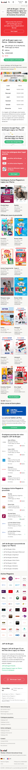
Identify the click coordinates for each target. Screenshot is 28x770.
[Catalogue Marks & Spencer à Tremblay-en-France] (4, 616)
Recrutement (4, 745)
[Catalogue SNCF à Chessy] (24, 585)
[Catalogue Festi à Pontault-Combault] (11, 629)
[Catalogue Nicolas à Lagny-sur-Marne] (17, 616)
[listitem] (7, 198)
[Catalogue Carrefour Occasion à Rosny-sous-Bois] (17, 604)
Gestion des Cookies (19, 764)
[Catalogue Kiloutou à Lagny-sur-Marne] (4, 623)
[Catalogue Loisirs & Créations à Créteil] (4, 610)
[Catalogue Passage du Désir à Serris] (11, 578)
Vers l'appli (14, 31)
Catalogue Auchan (5, 730)
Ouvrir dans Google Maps (14, 142)
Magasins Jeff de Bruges (8, 698)
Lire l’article (14, 427)
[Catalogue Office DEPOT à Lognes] (4, 578)
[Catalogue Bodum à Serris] (11, 591)
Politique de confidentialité (20, 761)
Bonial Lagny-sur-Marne (8, 694)
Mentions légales (5, 761)
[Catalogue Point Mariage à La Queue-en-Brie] (24, 616)
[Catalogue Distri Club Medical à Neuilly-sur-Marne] (11, 610)
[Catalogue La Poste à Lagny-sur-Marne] (24, 604)
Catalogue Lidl (4, 720)
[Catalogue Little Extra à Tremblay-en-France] (4, 598)
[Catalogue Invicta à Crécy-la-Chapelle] (17, 610)
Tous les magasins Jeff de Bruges (14, 59)
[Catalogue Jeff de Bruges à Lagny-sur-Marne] (11, 623)
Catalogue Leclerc (5, 722)
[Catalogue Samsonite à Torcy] (11, 598)
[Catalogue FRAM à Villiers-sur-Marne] (4, 629)
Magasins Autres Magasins (8, 696)
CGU (2, 764)
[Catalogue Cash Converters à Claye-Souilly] (24, 591)
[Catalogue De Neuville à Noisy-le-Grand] (11, 616)
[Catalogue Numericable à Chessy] (17, 623)
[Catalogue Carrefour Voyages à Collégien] (4, 604)
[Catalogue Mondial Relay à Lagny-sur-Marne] (24, 610)
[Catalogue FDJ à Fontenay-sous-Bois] (17, 635)
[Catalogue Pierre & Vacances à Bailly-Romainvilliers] (4, 635)
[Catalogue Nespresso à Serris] (17, 591)
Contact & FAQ (4, 741)
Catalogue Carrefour (6, 724)
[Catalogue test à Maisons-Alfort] (4, 639)
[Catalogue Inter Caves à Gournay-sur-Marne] (24, 635)
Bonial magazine (4, 711)
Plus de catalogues (14, 396)
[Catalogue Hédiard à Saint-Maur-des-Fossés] (11, 635)
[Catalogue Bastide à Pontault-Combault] (11, 585)
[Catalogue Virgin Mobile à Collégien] (17, 629)
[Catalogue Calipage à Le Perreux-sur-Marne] (17, 578)
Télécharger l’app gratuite (7, 713)
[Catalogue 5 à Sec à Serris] (4, 591)
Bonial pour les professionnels (8, 743)
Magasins (18, 694)
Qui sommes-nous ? (5, 709)
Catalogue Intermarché (6, 732)
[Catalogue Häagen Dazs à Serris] (24, 578)
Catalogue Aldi (4, 735)
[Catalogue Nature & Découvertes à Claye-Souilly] (11, 604)
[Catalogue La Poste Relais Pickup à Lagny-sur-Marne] (4, 585)
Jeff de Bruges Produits (8, 666)
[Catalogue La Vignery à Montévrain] (17, 598)
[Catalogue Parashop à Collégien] (24, 629)
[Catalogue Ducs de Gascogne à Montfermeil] (24, 598)
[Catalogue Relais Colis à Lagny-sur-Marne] (24, 623)
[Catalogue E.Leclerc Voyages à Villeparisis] (17, 585)
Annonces (23, 5)
